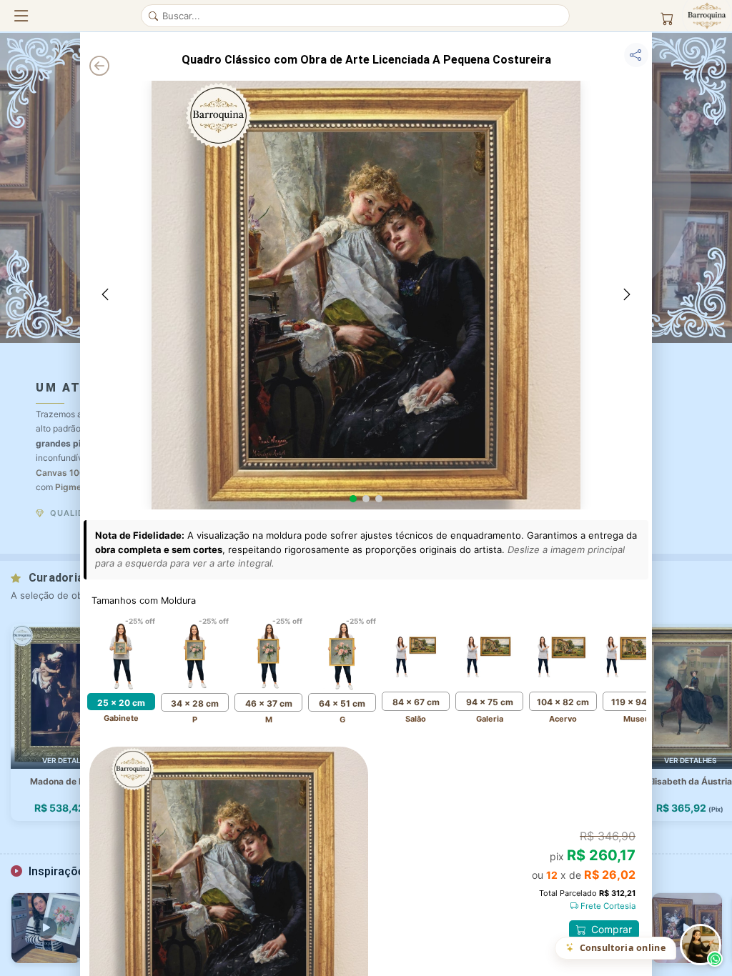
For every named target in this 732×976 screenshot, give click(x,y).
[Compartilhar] (636, 55)
